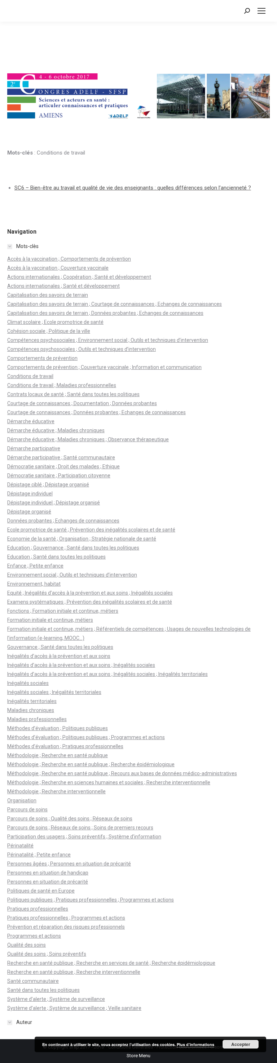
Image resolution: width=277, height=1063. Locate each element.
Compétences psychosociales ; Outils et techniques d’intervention (81, 349)
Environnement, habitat (34, 584)
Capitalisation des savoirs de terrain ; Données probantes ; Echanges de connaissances (105, 313)
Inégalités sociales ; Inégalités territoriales (54, 692)
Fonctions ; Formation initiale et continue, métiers (62, 611)
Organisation (21, 800)
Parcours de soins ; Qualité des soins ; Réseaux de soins (69, 818)
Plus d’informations (195, 1044)
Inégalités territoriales (32, 701)
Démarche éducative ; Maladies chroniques (56, 430)
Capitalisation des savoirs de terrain (47, 295)
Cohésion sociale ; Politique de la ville (48, 331)
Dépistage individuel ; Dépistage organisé (53, 503)
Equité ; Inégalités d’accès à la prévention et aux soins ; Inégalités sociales (90, 593)
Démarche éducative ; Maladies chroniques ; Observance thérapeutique (88, 439)
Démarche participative (33, 448)
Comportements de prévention (42, 358)
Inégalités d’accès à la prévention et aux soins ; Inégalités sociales (81, 665)
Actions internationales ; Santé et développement (63, 286)
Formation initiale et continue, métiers (50, 620)
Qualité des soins (26, 945)
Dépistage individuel (30, 493)
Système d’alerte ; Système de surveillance (56, 999)
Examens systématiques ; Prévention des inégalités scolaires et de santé (89, 602)
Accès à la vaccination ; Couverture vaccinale (58, 268)
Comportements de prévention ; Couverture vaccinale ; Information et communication (104, 367)
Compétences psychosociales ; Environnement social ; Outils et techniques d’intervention (107, 340)
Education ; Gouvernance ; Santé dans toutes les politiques (73, 548)
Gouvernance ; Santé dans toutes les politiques (60, 647)
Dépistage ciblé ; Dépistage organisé (48, 484)
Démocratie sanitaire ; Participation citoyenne (58, 475)
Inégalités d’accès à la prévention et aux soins (58, 656)
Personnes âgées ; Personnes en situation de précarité (69, 864)
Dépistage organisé (29, 512)
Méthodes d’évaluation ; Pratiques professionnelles (65, 746)
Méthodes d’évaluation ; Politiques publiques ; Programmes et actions (86, 737)
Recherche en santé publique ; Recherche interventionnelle (73, 972)
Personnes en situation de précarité (47, 882)
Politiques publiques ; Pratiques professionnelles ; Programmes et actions (90, 900)
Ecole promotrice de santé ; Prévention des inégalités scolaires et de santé (91, 530)
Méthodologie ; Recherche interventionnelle (56, 791)
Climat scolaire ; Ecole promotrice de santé (55, 322)
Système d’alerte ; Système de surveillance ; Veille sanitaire (74, 1008)
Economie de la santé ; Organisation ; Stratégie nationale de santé (81, 539)
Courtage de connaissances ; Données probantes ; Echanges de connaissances (96, 412)
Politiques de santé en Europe (41, 891)
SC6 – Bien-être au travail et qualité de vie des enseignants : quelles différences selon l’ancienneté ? (132, 188)
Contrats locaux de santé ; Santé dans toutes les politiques (73, 394)
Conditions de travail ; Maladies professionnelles (61, 385)
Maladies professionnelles (37, 719)
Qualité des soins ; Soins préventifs (46, 954)
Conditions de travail (30, 376)
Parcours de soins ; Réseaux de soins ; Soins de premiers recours (80, 827)
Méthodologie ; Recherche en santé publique (57, 755)
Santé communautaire (33, 981)
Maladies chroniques (30, 710)
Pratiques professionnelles (37, 909)
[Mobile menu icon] (261, 10)
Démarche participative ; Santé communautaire (61, 457)
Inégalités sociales (28, 683)
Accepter (240, 1044)
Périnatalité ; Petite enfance (39, 855)
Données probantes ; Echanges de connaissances (63, 521)
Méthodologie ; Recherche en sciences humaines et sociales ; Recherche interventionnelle (108, 782)
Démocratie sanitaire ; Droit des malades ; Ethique (63, 466)
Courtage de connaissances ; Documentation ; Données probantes (82, 403)
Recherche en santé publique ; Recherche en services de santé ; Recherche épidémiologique (111, 963)
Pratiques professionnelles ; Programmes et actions (66, 918)
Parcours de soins (27, 809)
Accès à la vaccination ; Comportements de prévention (69, 259)
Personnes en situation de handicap (47, 873)
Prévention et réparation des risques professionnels (66, 927)
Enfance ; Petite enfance (35, 566)
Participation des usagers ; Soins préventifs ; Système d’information (84, 836)
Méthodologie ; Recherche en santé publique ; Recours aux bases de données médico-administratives (122, 773)
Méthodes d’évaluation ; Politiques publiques (57, 728)
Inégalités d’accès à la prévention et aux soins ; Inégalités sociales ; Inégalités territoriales (107, 674)
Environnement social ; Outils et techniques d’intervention (72, 575)
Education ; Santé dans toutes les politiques (56, 557)
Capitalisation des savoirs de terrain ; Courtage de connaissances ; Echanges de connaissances (114, 304)
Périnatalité (20, 846)
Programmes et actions (34, 936)
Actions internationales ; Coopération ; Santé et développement (79, 277)
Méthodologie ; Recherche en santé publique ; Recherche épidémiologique (91, 764)
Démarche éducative (30, 421)
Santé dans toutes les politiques (43, 990)
